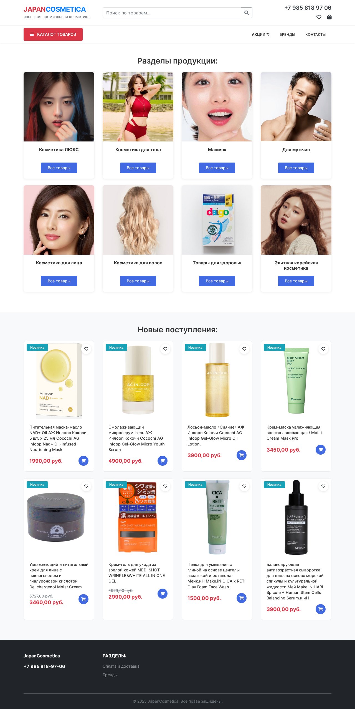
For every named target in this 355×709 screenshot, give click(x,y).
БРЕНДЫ (287, 34)
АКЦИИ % (260, 34)
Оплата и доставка (121, 666)
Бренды (110, 674)
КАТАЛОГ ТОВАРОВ (56, 34)
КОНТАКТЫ (315, 34)
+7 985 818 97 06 (307, 7)
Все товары (59, 167)
